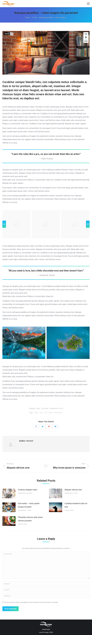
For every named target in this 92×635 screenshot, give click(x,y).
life (46, 412)
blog (41, 412)
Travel (7, 34)
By (45, 408)
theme (50, 412)
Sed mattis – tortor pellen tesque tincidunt (28, 505)
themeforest (58, 412)
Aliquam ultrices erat (73, 490)
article (36, 412)
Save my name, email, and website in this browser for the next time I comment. (31, 602)
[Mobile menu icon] (88, 3)
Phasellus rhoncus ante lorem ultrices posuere (30, 519)
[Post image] (9, 493)
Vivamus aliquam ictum (27, 490)
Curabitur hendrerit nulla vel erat (76, 505)
